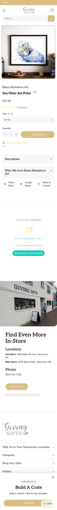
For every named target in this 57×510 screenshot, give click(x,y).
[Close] (53, 477)
